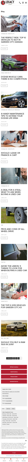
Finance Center (14, 376)
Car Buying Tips (4, 33)
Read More (4, 48)
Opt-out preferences (10, 455)
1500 (2, 338)
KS (13, 33)
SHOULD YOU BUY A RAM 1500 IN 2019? (13, 343)
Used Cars (3, 262)
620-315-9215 (8, 403)
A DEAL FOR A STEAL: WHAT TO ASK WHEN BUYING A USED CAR (11, 192)
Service (8, 408)
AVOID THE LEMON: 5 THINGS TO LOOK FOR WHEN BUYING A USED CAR (14, 268)
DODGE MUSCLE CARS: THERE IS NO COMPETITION (14, 78)
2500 (5, 338)
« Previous (9, 358)
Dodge (2, 72)
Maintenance (17, 109)
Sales (3, 408)
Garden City (10, 33)
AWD (2, 225)
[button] (26, 440)
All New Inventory (14, 367)
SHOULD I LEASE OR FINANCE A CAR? (10, 154)
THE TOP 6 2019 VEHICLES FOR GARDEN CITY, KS (13, 306)
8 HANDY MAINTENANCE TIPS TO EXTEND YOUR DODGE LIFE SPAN (12, 116)
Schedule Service (14, 381)
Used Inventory (14, 371)
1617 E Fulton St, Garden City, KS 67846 (10, 391)
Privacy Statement (18, 455)
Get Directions (5, 393)
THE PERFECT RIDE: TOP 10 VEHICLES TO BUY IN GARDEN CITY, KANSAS (13, 39)
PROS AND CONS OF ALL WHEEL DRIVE (12, 230)
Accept (14, 452)
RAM (7, 338)
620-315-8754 (9, 400)
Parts (13, 408)
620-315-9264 (8, 398)
